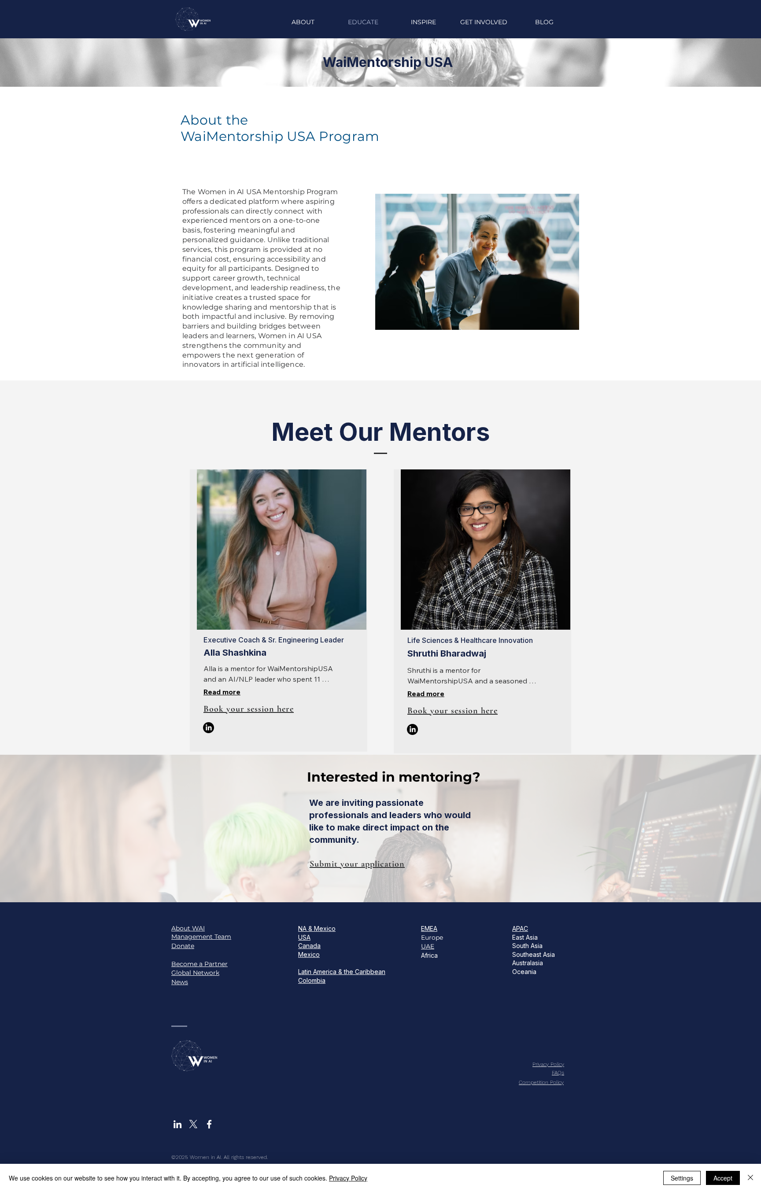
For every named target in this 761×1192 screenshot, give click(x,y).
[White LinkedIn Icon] (177, 1124)
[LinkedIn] (208, 727)
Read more (221, 691)
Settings (682, 1178)
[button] (423, 22)
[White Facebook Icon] (209, 1124)
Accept (722, 1178)
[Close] (750, 1178)
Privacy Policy (348, 1178)
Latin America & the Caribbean (341, 971)
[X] (193, 1124)
